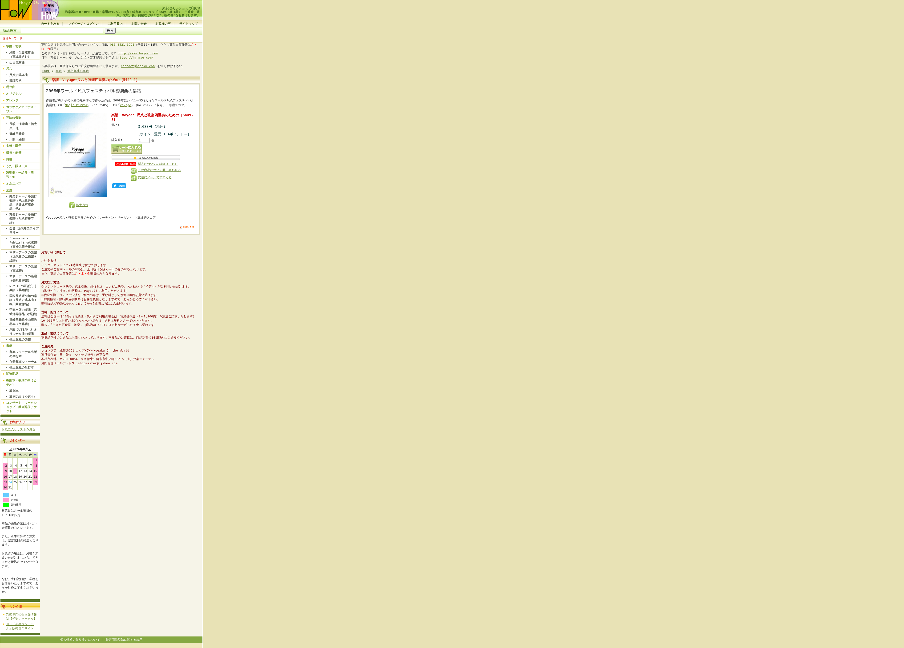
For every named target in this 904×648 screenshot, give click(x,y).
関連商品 (12, 374)
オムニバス (13, 183)
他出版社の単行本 (21, 367)
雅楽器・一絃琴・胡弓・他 (20, 174)
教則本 (14, 390)
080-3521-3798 (122, 44)
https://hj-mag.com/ (135, 57)
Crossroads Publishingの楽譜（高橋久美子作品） (23, 242)
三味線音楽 (13, 118)
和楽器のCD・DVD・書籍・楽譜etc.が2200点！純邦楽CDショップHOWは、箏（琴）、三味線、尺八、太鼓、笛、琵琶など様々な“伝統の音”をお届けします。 (132, 13)
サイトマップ (188, 23)
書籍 (9, 346)
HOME (46, 71)
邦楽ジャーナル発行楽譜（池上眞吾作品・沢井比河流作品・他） (23, 202)
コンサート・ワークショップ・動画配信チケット (21, 407)
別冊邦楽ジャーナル (23, 362)
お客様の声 (163, 23)
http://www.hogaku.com (138, 53)
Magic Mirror (76, 105)
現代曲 (10, 87)
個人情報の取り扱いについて (80, 639)
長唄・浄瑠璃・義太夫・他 (23, 126)
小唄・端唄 (17, 139)
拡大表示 (82, 205)
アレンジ (12, 100)
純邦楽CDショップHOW (181, 8)
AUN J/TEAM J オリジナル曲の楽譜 (23, 331)
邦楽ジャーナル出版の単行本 (23, 354)
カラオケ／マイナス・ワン (21, 109)
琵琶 (9, 159)
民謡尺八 (15, 80)
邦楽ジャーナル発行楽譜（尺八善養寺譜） (23, 218)
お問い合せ (139, 23)
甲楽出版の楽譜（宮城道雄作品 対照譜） (24, 312)
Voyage (125, 105)
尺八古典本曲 (18, 75)
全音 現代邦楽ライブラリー (24, 230)
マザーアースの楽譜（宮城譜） (23, 268)
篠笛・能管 (13, 152)
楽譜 (9, 190)
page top (188, 226)
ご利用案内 (115, 23)
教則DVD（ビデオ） (22, 396)
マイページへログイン (83, 23)
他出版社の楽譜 (20, 339)
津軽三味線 (17, 134)
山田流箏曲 (17, 62)
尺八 (9, 68)
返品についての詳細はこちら (158, 164)
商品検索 (10, 30)
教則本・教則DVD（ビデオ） (21, 382)
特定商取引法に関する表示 (124, 639)
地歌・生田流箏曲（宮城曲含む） (21, 54)
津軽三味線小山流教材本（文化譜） (23, 321)
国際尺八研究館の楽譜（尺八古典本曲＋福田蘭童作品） (23, 300)
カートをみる (50, 23)
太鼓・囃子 (13, 146)
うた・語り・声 (17, 166)
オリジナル (13, 93)
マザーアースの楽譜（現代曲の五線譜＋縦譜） (23, 256)
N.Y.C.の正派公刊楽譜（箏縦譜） (22, 288)
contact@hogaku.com (138, 66)
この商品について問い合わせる (159, 170)
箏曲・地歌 (13, 46)
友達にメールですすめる (155, 177)
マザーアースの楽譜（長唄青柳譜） (23, 278)
